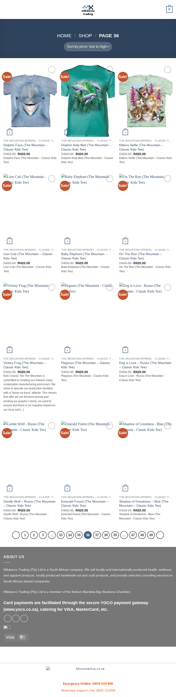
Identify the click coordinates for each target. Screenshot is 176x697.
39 (115, 535)
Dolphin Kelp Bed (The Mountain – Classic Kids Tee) (86, 147)
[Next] (160, 535)
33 (61, 535)
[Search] (161, 9)
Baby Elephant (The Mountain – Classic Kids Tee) (84, 256)
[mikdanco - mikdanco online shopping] (88, 9)
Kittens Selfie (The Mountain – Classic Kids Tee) (141, 147)
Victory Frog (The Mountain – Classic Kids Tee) (24, 365)
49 (151, 535)
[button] (6, 9)
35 (79, 535)
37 (97, 535)
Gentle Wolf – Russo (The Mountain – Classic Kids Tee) (29, 504)
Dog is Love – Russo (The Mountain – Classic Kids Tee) (145, 365)
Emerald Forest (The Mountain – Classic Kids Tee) (85, 504)
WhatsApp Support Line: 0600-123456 (88, 690)
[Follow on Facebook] (7, 618)
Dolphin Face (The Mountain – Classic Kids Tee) (25, 147)
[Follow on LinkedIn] (24, 618)
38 (106, 535)
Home (64, 35)
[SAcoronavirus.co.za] (88, 673)
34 (70, 535)
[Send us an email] (16, 618)
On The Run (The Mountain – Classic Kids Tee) (140, 256)
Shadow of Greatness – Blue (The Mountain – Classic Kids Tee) (143, 504)
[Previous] (16, 535)
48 (142, 535)
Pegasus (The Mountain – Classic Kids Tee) (85, 365)
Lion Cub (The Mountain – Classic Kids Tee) (28, 256)
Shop (85, 35)
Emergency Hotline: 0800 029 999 (88, 683)
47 (133, 535)
